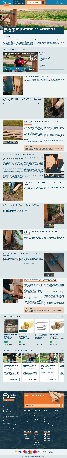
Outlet (35, 438)
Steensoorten (26, 436)
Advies (56, 415)
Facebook (48, 434)
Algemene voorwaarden (49, 425)
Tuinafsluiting (26, 417)
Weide (25, 423)
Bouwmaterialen (27, 438)
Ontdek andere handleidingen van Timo (32, 385)
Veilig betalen (47, 423)
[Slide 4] (61, 176)
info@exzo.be (8, 409)
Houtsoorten (26, 434)
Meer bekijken (13, 380)
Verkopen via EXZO (58, 423)
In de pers (36, 417)
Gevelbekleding (27, 413)
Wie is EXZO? (36, 413)
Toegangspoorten (27, 425)
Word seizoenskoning (38, 444)
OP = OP (35, 436)
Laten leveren (46, 415)
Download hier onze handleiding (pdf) (51, 71)
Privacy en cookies (48, 427)
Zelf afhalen (46, 417)
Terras (25, 415)
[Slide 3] (15, 142)
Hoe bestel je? (47, 413)
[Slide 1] (5, 142)
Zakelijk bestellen (58, 421)
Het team (36, 415)
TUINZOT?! (36, 440)
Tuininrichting (26, 427)
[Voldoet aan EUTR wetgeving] (7, 342)
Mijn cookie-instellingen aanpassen (38, 456)
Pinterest (48, 440)
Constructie (26, 421)
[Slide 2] (10, 142)
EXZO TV (36, 419)
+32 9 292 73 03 (9, 407)
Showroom (46, 419)
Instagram (48, 438)
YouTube (48, 436)
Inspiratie (56, 419)
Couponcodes (37, 442)
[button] (57, 2)
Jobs (35, 421)
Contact (56, 413)
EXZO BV (36, 446)
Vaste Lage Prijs (37, 434)
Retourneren (46, 421)
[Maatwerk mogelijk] (5, 342)
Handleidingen (57, 417)
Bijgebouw (26, 419)
